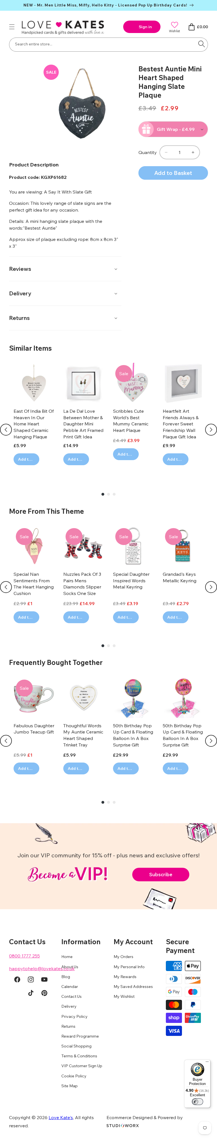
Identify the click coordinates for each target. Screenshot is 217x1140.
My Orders (123, 956)
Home (67, 956)
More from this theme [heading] (46, 511)
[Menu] (207, 1063)
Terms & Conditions (79, 1055)
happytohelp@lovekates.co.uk (42, 968)
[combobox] (108, 44)
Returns (68, 1026)
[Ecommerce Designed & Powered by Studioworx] (123, 1125)
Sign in (145, 26)
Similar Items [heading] (30, 348)
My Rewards (125, 976)
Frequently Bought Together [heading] (56, 662)
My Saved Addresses (133, 986)
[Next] (211, 430)
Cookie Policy (73, 1076)
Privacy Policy (74, 1016)
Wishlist (174, 31)
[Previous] (6, 430)
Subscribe (160, 874)
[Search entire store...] (201, 44)
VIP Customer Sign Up (81, 1065)
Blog (65, 976)
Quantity (147, 152)
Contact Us (71, 996)
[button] (12, 27)
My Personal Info (129, 966)
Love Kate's (61, 1117)
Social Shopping (76, 1046)
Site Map (69, 1085)
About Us (69, 966)
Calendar (69, 986)
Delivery (69, 1006)
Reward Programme (80, 1036)
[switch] (197, 1101)
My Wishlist (124, 996)
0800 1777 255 (24, 956)
